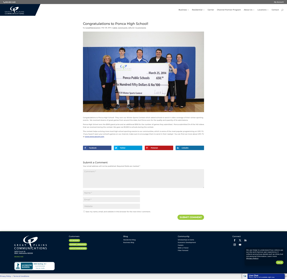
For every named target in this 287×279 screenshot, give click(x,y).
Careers (180, 245)
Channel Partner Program (229, 10)
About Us (248, 10)
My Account (279, 2)
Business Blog (128, 242)
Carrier (211, 10)
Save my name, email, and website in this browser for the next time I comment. (118, 212)
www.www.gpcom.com (94, 137)
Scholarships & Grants (186, 240)
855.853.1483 (18, 257)
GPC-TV (131, 28)
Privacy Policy (6, 276)
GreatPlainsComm (92, 28)
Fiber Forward (183, 250)
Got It (279, 262)
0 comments (141, 28)
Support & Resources (78, 244)
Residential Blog (129, 240)
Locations (262, 10)
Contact (275, 10)
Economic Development (187, 242)
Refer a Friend (183, 248)
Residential (197, 10)
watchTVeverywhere (78, 248)
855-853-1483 (10, 2)
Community (122, 28)
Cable (115, 28)
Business (183, 10)
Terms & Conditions (21, 276)
